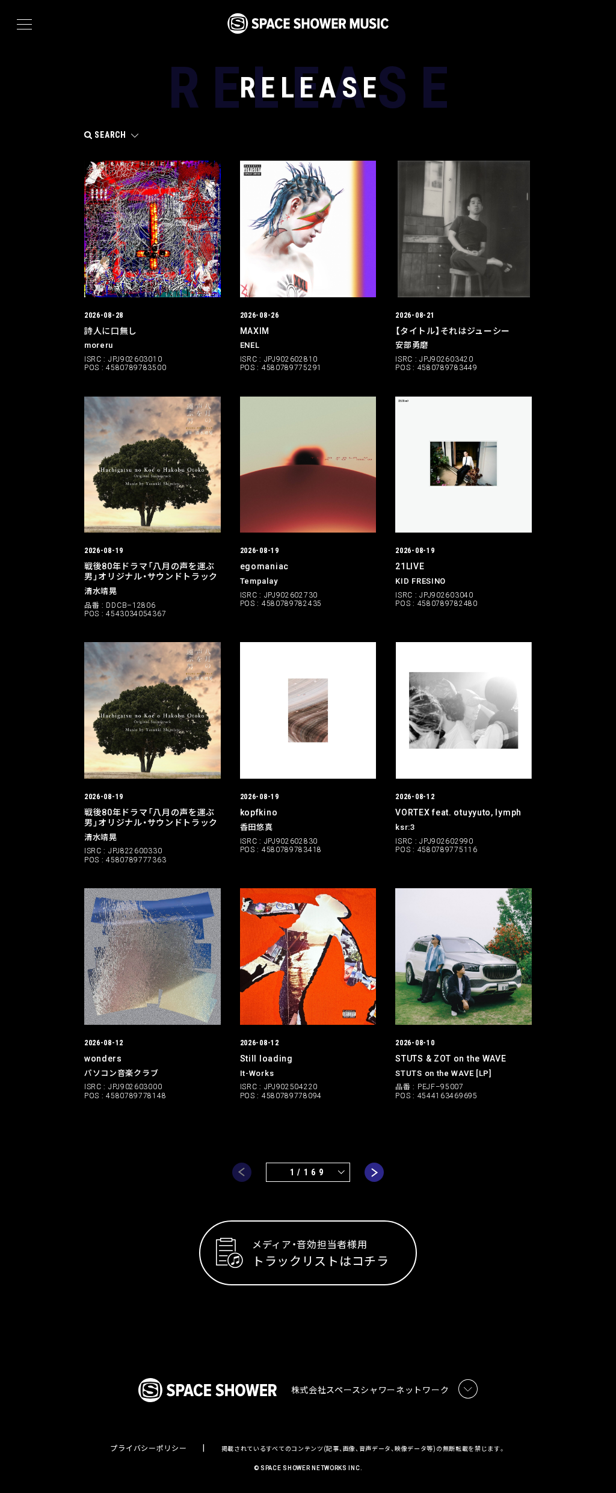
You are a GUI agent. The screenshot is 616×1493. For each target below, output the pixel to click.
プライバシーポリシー (148, 1448)
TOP (592, 1464)
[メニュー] (24, 24)
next (374, 1172)
